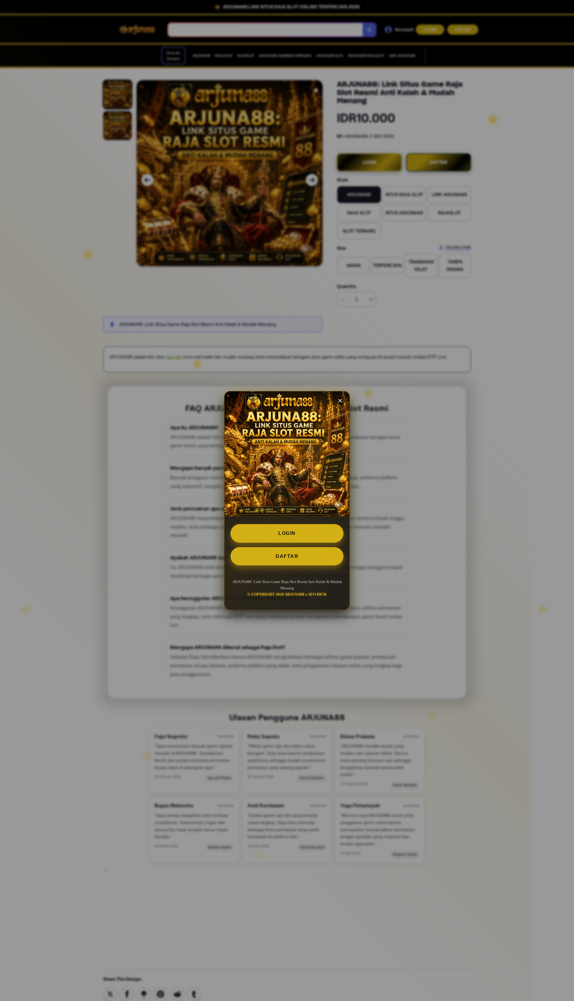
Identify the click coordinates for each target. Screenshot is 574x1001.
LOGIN (287, 533)
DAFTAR (287, 556)
